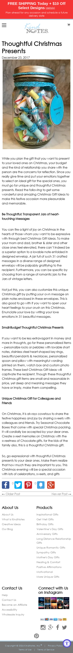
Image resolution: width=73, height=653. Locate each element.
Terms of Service (45, 649)
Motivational (44, 572)
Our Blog (7, 529)
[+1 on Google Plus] (52, 483)
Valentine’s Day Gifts (49, 529)
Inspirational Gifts (47, 514)
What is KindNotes (13, 519)
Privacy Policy (55, 645)
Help (5, 595)
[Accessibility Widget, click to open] (67, 643)
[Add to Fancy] (42, 483)
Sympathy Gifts (46, 552)
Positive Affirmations (48, 567)
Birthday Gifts (44, 524)
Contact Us (9, 600)
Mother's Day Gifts (47, 557)
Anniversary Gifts (46, 534)
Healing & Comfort (48, 562)
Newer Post (59, 494)
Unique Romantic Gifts (50, 547)
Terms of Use (25, 649)
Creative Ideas (11, 524)
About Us (7, 514)
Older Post (13, 494)
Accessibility (9, 609)
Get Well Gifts (45, 519)
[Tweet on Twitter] (19, 483)
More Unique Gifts (47, 576)
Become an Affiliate (14, 604)
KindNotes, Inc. (33, 645)
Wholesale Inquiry (13, 614)
